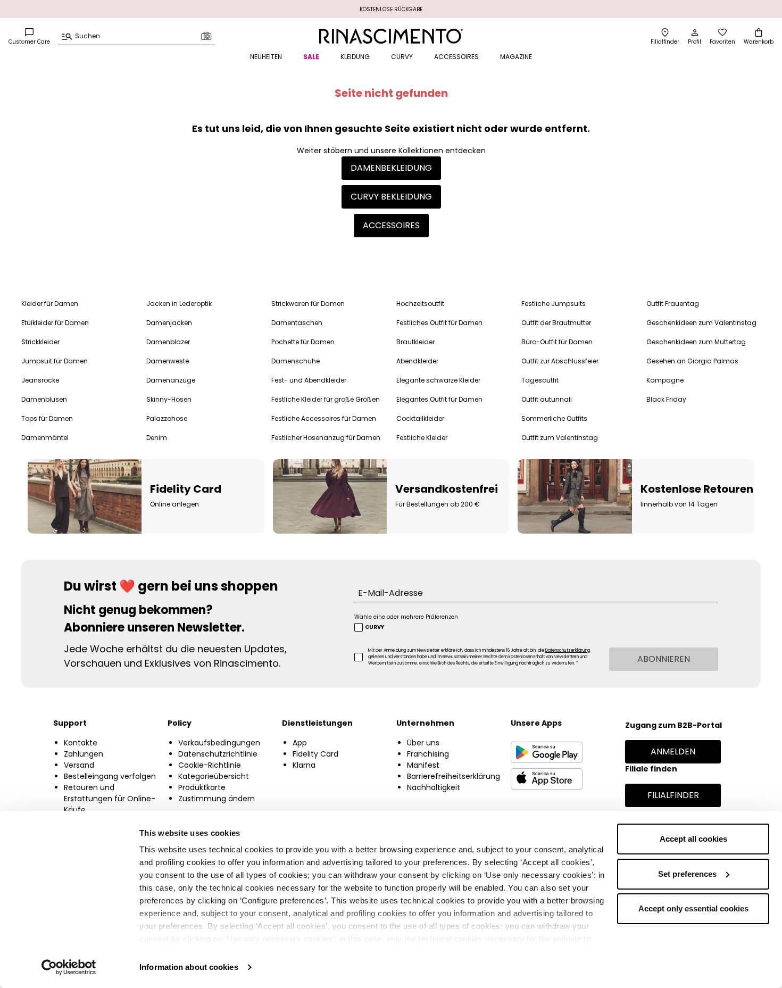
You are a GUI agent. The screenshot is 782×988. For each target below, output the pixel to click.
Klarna (304, 765)
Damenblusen (44, 399)
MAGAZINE (516, 56)
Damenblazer (168, 341)
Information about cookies (188, 967)
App (300, 742)
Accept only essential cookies (693, 908)
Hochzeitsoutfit (420, 303)
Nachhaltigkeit (433, 787)
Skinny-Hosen (169, 399)
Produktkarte (202, 787)
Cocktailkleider (420, 418)
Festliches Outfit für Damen (439, 322)
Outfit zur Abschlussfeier (559, 361)
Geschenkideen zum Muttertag (696, 341)
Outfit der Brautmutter (556, 322)
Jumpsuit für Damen (54, 361)
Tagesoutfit (540, 380)
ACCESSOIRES (456, 56)
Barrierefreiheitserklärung (453, 776)
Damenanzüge (170, 380)
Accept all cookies (693, 838)
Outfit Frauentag (672, 303)
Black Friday (666, 399)
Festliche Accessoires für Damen (323, 418)
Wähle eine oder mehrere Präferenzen (406, 617)
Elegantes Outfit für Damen (439, 399)
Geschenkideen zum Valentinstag (701, 322)
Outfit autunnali (546, 399)
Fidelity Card (315, 754)
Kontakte (80, 742)
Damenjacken (169, 322)
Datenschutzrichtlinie (217, 754)
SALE (311, 56)
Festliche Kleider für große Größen (325, 399)
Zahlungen (83, 754)
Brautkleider (415, 341)
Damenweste (167, 361)
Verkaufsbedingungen (219, 742)
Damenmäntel (45, 437)
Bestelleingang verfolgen (110, 776)
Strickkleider (40, 341)
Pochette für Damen (303, 341)
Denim (156, 437)
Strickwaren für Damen (308, 303)
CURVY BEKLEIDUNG (391, 196)
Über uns (423, 742)
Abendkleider (417, 361)
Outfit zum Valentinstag (559, 437)
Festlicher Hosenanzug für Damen (325, 437)
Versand (79, 765)
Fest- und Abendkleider (308, 380)
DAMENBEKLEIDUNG (391, 168)
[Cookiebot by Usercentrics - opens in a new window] (68, 967)
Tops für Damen (47, 418)
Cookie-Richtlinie (209, 765)
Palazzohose (166, 418)
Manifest (423, 765)
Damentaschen (296, 322)
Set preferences (687, 873)
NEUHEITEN (266, 56)
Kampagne (665, 380)
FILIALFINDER (673, 795)
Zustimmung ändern (216, 798)
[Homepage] (391, 36)
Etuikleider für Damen (55, 322)
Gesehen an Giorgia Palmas (692, 361)
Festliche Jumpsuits (553, 303)
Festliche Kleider (421, 437)
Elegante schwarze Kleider (438, 380)
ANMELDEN (673, 751)
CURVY (402, 56)
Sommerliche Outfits (554, 418)
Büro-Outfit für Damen (557, 341)
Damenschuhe (295, 361)
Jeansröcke (40, 380)
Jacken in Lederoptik (179, 303)
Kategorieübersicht (213, 776)
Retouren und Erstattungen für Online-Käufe (109, 798)
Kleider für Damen (49, 303)
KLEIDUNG (355, 56)
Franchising (428, 754)
